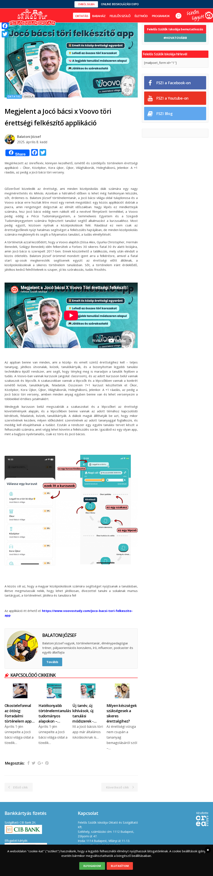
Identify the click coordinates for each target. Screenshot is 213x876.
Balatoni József (29, 136)
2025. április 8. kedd (32, 142)
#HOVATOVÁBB (175, 38)
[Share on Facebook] (28, 763)
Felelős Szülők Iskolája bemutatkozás (175, 29)
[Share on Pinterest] (47, 763)
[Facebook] (5, 26)
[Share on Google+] (40, 763)
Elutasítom (120, 866)
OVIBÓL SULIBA (86, 4)
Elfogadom (92, 866)
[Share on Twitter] (34, 763)
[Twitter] (5, 34)
